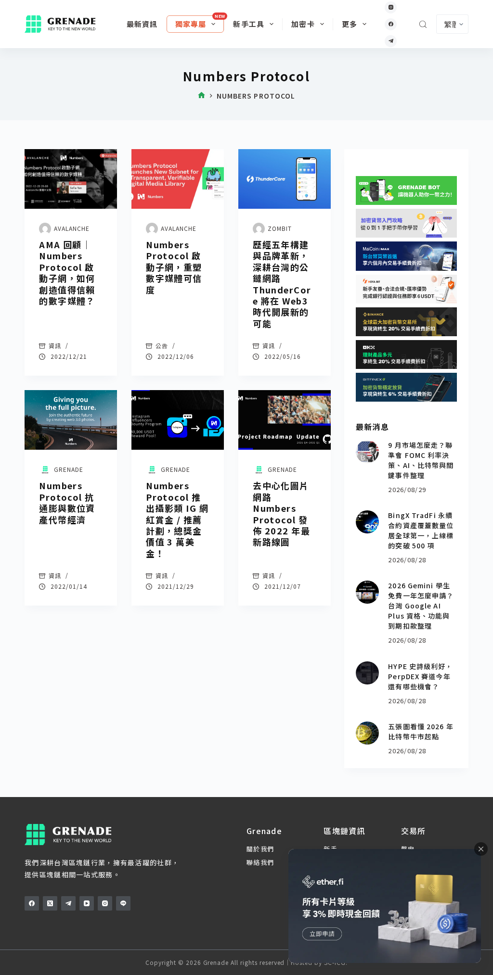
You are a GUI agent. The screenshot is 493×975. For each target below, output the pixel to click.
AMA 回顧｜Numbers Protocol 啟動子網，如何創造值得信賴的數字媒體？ (67, 272)
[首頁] (201, 96)
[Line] (123, 903)
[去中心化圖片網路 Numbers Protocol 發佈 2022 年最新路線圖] (284, 420)
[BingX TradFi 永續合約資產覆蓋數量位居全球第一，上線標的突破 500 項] (367, 521)
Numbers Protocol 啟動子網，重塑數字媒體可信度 (174, 267)
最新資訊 (142, 24)
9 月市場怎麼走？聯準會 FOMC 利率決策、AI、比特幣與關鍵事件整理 (421, 460)
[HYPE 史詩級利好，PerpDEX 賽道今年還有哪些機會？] (367, 672)
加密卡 (303, 24)
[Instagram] (391, 7)
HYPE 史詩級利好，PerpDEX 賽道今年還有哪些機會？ (420, 676)
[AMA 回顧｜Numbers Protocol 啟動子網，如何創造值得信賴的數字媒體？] (71, 179)
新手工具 (248, 24)
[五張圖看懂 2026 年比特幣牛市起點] (367, 733)
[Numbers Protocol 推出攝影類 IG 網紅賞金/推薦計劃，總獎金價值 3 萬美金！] (177, 420)
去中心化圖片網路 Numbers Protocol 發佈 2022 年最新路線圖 (281, 513)
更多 (349, 24)
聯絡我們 (260, 862)
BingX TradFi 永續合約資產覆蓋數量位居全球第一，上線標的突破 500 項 (421, 530)
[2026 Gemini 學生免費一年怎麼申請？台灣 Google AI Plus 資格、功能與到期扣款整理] (367, 592)
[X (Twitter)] (50, 903)
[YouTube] (86, 903)
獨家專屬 (191, 24)
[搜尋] (423, 24)
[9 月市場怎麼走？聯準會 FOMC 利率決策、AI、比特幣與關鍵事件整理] (367, 451)
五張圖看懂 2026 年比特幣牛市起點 (420, 731)
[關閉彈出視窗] (481, 849)
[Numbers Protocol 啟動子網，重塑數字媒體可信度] (177, 179)
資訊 (55, 346)
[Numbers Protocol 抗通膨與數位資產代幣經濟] (71, 420)
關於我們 (260, 848)
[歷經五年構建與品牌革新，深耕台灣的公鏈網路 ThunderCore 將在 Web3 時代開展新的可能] (284, 179)
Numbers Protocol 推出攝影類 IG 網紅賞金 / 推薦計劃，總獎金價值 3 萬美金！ (177, 519)
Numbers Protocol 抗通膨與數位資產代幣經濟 (67, 502)
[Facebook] (391, 24)
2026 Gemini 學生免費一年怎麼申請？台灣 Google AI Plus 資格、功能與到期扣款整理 (421, 606)
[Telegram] (391, 41)
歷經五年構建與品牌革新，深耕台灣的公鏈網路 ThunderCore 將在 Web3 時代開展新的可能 (282, 283)
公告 (162, 346)
